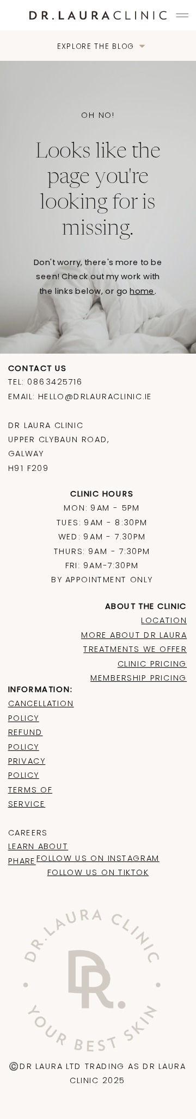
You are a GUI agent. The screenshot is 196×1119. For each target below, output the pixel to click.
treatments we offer (135, 649)
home (142, 291)
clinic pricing (152, 663)
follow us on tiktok (98, 872)
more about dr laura (134, 634)
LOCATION (164, 620)
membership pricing (138, 677)
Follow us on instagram (98, 858)
